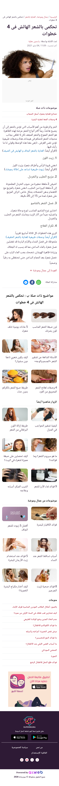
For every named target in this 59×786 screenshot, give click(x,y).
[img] (29, 689)
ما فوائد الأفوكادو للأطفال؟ (45, 625)
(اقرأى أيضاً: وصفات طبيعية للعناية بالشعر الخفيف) (31, 237)
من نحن (39, 747)
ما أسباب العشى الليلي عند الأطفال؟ (41, 644)
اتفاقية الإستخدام (39, 753)
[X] (32, 760)
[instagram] (21, 760)
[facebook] (37, 760)
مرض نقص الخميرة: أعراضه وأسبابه (41, 632)
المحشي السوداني (49, 650)
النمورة (54, 656)
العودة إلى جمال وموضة (44, 271)
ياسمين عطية (34, 41)
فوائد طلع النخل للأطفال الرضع (43, 662)
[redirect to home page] (29, 6)
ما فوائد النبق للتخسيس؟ (46, 638)
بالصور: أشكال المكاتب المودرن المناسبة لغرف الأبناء (34, 607)
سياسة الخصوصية (20, 747)
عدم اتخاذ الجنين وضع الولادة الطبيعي (40, 619)
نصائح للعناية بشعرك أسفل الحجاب (41, 114)
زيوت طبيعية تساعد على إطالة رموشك (24, 169)
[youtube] (27, 760)
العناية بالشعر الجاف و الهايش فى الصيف (23, 151)
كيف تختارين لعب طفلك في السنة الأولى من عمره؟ (35, 613)
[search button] (4, 5)
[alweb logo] (36, 773)
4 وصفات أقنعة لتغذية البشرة (44, 120)
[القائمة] (54, 5)
